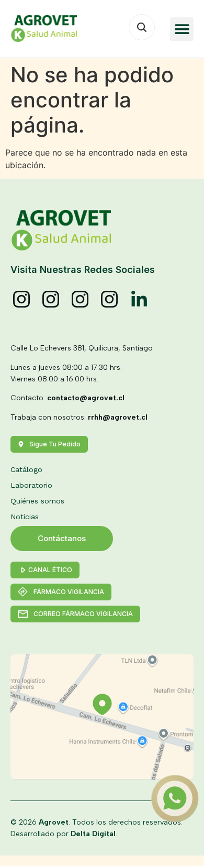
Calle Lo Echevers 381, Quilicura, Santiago (81, 348)
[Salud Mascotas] (21, 299)
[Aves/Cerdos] (80, 299)
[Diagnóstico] (109, 299)
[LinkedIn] (139, 299)
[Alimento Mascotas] (51, 299)
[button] (182, 29)
